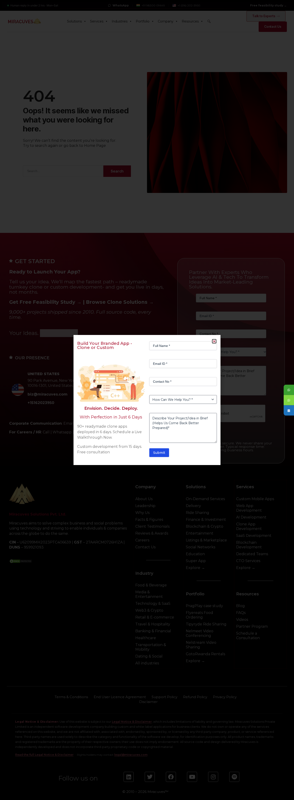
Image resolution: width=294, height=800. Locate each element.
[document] (147, 400)
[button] (214, 341)
